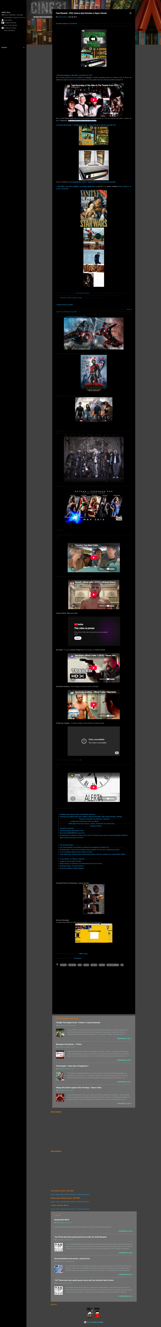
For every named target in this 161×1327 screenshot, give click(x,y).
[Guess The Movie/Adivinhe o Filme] (14, 31)
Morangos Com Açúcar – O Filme (68, 1044)
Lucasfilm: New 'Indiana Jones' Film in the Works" (84, 821)
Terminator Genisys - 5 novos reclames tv (72, 866)
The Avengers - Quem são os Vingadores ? (72, 1066)
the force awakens (113, 965)
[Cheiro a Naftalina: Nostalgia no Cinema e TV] (14, 15)
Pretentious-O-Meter (95, 826)
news (79, 965)
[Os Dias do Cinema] (14, 28)
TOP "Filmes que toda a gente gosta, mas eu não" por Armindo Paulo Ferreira (84, 1280)
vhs (122, 965)
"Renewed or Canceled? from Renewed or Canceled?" (94, 819)
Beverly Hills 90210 (62, 1220)
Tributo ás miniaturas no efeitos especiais (72, 868)
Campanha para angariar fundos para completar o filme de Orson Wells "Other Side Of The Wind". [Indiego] (91, 816)
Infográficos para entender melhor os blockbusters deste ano (77, 814)
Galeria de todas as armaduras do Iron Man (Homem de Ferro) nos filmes (81, 863)
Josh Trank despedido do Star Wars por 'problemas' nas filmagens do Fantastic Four (84, 847)
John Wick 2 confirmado (67, 828)
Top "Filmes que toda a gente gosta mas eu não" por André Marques (80, 1237)
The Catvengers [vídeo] (66, 845)
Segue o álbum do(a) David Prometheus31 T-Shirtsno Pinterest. (70, 1194)
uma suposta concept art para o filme (76, 316)
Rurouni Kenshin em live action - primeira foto (72, 1259)
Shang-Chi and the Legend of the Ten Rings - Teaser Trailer (78, 1088)
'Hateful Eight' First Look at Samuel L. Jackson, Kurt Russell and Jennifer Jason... (92, 823)
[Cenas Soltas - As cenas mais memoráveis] (14, 21)
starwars (102, 965)
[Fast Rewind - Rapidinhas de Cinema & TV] (14, 18)
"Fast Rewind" (73, 23)
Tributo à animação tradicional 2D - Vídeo (72, 830)
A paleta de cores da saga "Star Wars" (71, 861)
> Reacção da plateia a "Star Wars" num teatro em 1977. (74, 75)
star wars (94, 965)
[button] (130, 13)
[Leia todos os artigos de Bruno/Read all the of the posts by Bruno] (98, 1319)
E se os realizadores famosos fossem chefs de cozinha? (76, 852)
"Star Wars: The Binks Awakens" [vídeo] (71, 297)
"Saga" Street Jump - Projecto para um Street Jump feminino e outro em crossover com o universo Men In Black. (92, 854)
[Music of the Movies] (14, 26)
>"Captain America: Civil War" (64, 304)
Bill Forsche (73, 77)
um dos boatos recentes (82, 293)
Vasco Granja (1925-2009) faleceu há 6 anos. (72, 833)
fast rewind (72, 965)
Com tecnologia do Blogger (94, 1322)
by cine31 (63, 965)
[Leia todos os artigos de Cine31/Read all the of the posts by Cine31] (90, 1319)
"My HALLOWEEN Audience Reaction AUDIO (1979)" (82, 120)
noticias (86, 965)
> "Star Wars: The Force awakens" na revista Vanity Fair (75, 186)
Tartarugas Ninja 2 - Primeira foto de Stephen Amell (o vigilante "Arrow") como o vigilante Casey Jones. (90, 849)
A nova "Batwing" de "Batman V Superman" (72, 859)
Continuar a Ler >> (124, 1038)
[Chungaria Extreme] (14, 23)
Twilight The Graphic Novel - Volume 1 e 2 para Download (78, 1023)
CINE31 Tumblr (83, 953)
